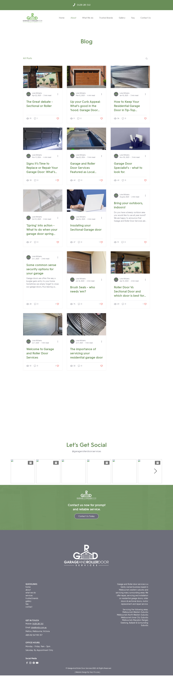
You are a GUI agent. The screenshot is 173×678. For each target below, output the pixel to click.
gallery (29, 601)
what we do (31, 593)
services (29, 595)
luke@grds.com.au (39, 627)
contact (29, 607)
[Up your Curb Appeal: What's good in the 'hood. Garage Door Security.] (86, 77)
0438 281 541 (84, 5)
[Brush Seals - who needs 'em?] (86, 262)
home (28, 587)
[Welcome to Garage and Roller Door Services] (42, 324)
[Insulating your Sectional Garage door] (86, 200)
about (28, 590)
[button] (146, 58)
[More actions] (58, 94)
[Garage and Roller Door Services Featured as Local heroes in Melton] (86, 139)
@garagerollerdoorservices (86, 451)
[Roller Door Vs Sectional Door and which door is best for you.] (130, 262)
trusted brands (32, 598)
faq (27, 604)
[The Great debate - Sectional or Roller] (42, 77)
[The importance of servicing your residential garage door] (86, 324)
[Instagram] (30, 662)
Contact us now (79, 505)
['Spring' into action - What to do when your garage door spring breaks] (42, 200)
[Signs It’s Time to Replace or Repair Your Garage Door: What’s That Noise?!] (42, 139)
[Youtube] (37, 662)
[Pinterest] (33, 662)
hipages (29, 610)
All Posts (27, 58)
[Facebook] (27, 662)
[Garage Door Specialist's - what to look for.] (130, 139)
